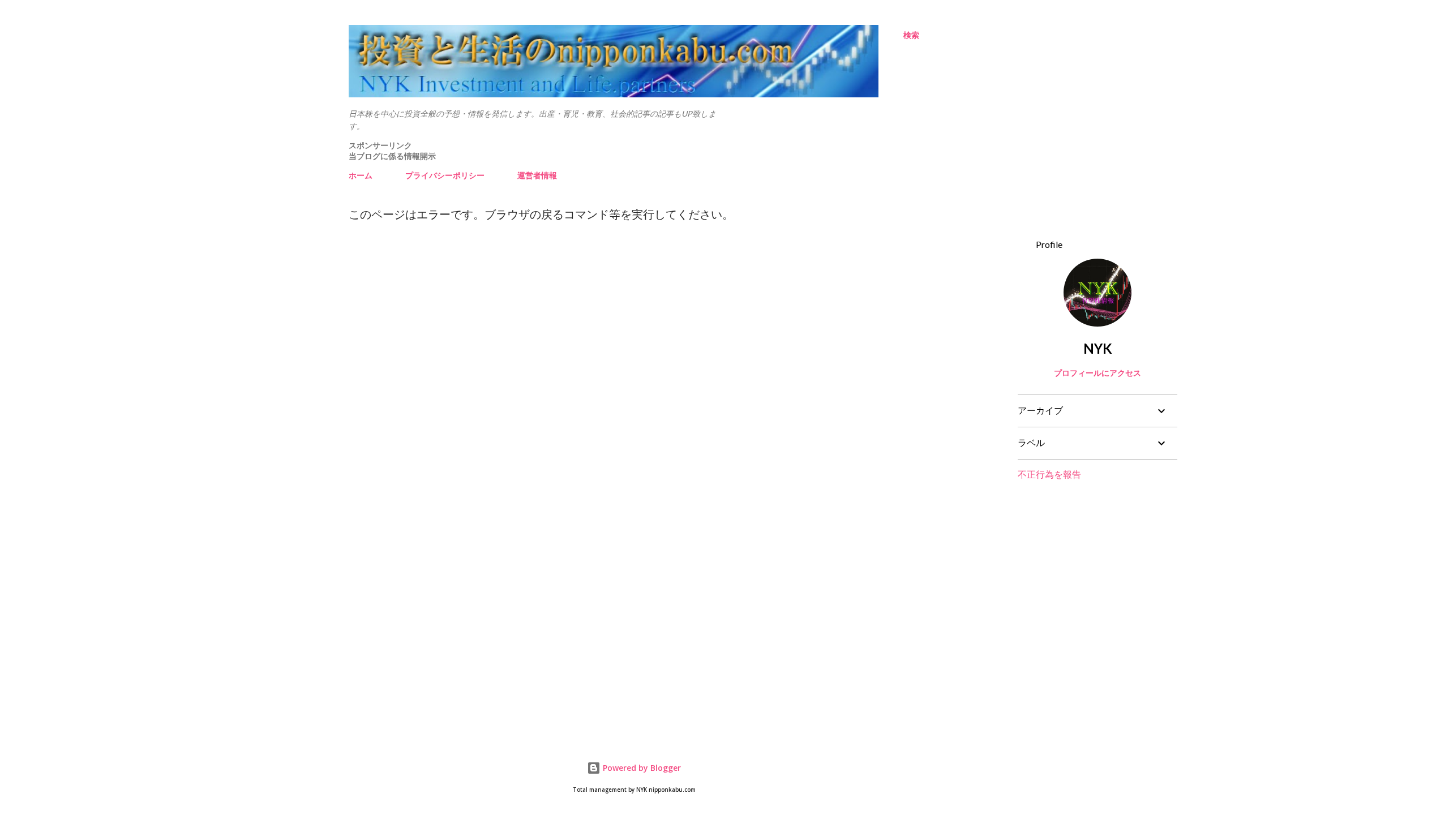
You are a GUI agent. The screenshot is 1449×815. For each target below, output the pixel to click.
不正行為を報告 (1049, 474)
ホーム (360, 175)
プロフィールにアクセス (1097, 373)
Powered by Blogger (641, 767)
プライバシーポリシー (445, 175)
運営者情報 (537, 175)
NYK (1097, 348)
